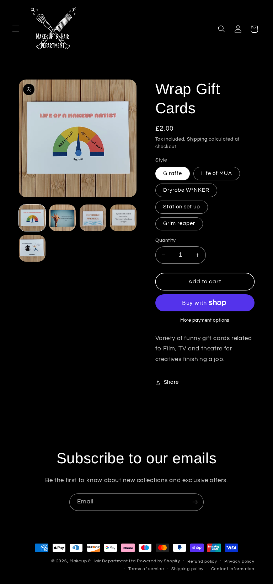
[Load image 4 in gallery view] (123, 217)
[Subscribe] (195, 502)
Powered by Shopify (158, 561)
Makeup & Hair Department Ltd (103, 561)
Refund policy (202, 561)
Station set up (181, 206)
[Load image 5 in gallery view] (32, 248)
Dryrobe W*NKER (186, 190)
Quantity (165, 240)
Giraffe (172, 173)
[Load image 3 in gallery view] (93, 217)
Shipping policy (187, 569)
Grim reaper (179, 223)
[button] (15, 29)
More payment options (204, 320)
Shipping (197, 139)
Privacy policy (239, 561)
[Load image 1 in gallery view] (32, 217)
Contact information (233, 569)
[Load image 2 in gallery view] (62, 217)
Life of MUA (216, 173)
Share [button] (171, 382)
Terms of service (146, 569)
